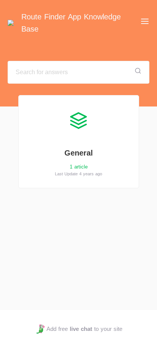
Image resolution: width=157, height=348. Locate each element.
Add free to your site (84, 329)
